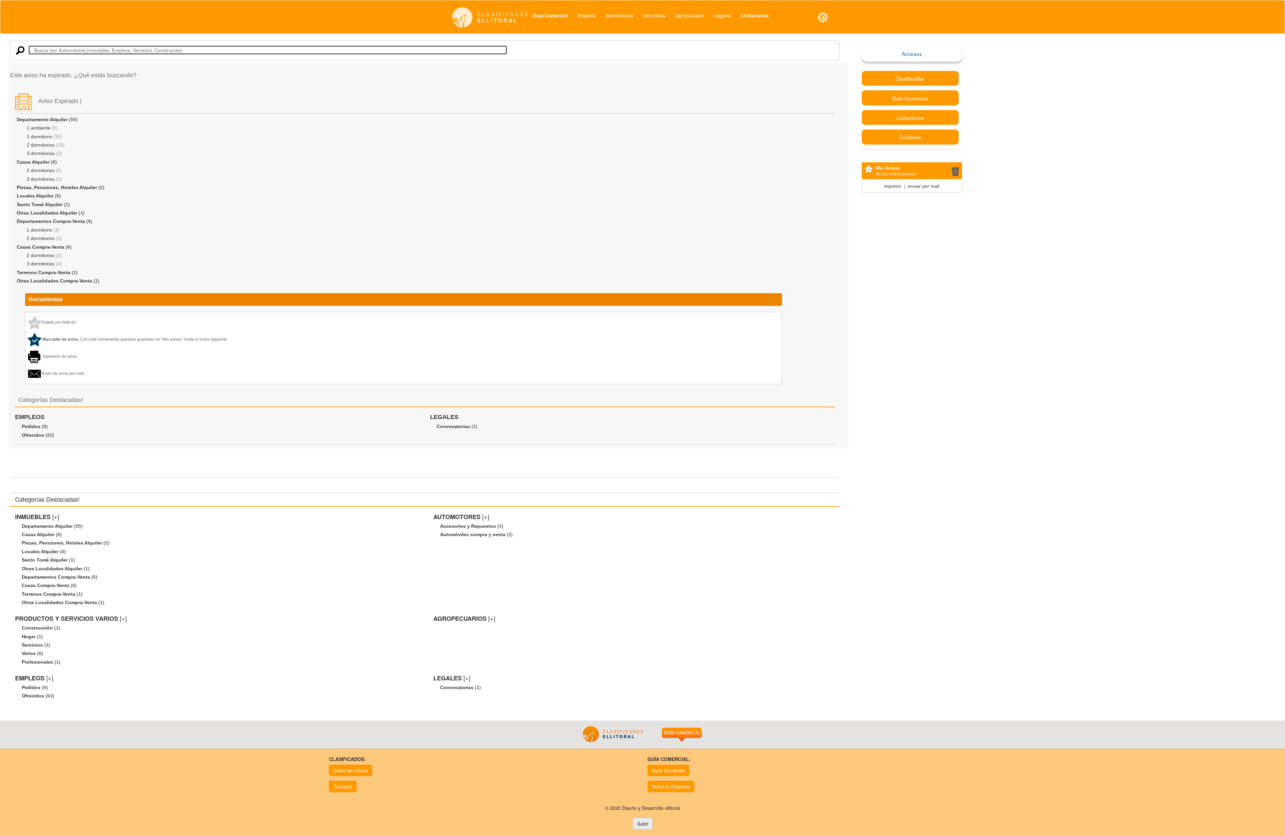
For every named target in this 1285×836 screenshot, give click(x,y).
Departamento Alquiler (42, 119)
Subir (642, 823)
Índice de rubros (350, 770)
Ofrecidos (33, 435)
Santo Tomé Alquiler (40, 204)
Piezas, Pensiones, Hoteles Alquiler (57, 187)
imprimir (892, 186)
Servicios (32, 645)
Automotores (619, 15)
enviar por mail (923, 186)
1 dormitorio (39, 136)
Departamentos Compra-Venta (51, 221)
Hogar (28, 636)
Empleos (587, 15)
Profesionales (37, 662)
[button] (822, 17)
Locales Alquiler (35, 195)
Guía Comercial (668, 770)
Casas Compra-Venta (40, 247)
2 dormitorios (41, 145)
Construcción (37, 628)
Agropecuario (689, 15)
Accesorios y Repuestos (468, 526)
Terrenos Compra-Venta (43, 272)
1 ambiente (39, 128)
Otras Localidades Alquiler (47, 213)
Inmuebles (654, 15)
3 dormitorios (41, 153)
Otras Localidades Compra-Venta (54, 280)
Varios (29, 653)
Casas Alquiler (33, 162)
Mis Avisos (888, 168)
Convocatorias (453, 426)
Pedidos (31, 426)
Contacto (342, 786)
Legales (722, 15)
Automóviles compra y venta (472, 534)
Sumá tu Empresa (671, 786)
